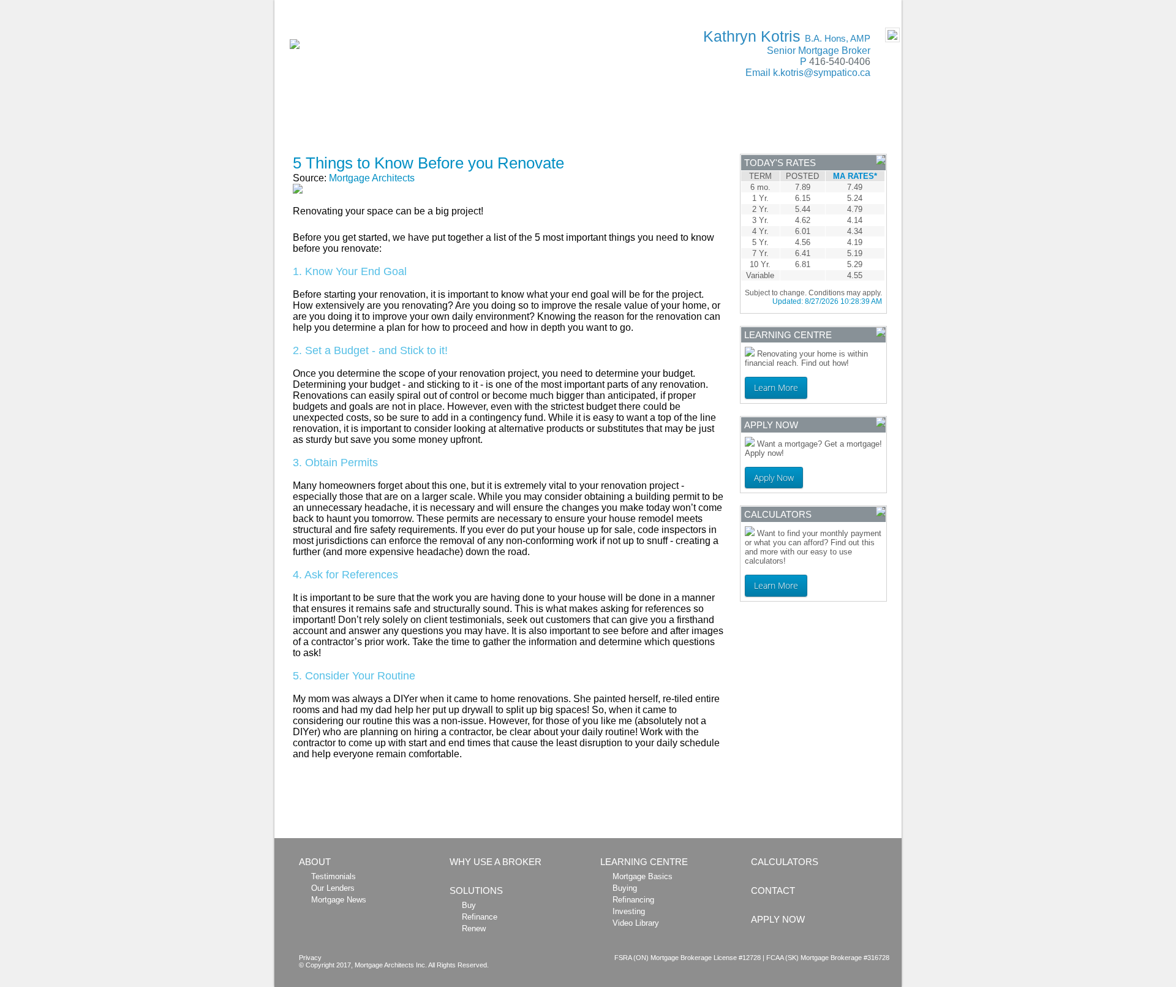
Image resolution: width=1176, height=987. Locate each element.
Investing (628, 911)
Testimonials (333, 876)
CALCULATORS (603, 124)
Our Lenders (333, 888)
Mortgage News (338, 899)
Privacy (310, 957)
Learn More (776, 387)
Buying (624, 888)
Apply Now (774, 477)
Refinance (479, 916)
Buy (469, 905)
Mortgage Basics (642, 876)
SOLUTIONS (514, 124)
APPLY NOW (334, 143)
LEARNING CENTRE (709, 124)
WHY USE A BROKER (413, 124)
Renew (474, 928)
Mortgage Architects (372, 178)
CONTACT (804, 124)
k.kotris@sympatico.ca (821, 72)
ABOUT (323, 124)
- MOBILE (874, 6)
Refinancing (633, 899)
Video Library (635, 923)
